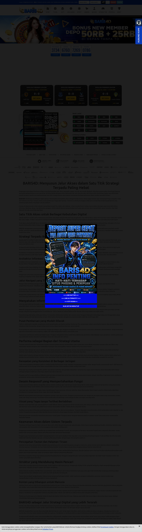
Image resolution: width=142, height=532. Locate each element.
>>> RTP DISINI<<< (71, 301)
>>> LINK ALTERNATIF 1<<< (71, 298)
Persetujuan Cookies (107, 527)
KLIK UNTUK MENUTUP (71, 306)
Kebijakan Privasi (47, 529)
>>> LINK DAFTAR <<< (71, 295)
